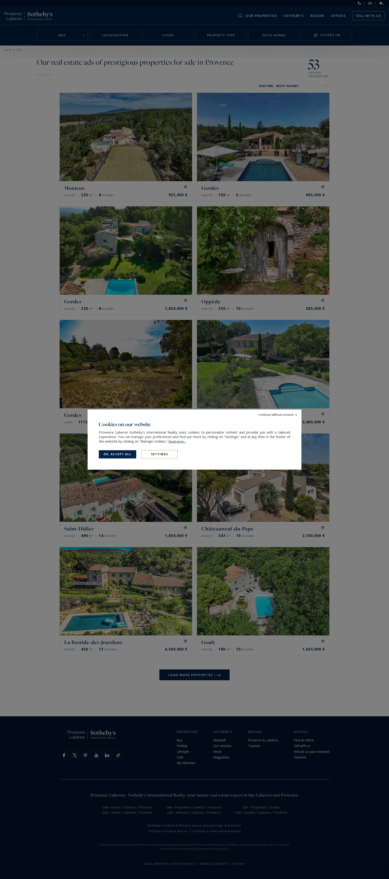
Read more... (177, 441)
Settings (159, 454)
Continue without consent (275, 415)
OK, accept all (117, 454)
